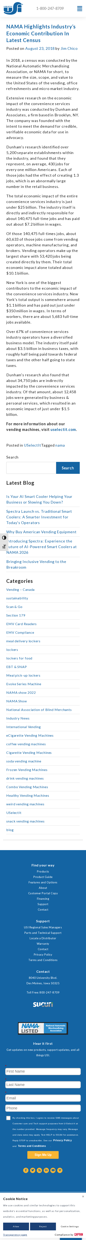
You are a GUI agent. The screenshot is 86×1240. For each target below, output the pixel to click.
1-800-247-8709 (50, 8)
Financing (43, 898)
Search (12, 457)
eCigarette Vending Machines (30, 735)
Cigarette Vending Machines (29, 752)
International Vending (23, 727)
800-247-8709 (49, 992)
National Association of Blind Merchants (39, 710)
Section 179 (15, 615)
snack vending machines (25, 821)
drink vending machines (25, 778)
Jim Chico (69, 48)
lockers (12, 649)
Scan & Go (14, 607)
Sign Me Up (43, 1154)
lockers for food (19, 658)
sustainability (17, 598)
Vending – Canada (20, 589)
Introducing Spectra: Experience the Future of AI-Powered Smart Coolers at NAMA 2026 (41, 547)
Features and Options (43, 882)
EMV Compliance (20, 632)
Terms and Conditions (42, 960)
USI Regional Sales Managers (43, 927)
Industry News (18, 718)
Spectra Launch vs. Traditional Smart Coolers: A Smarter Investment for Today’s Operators (39, 517)
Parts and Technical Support (43, 932)
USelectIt (32, 445)
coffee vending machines (26, 744)
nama (60, 445)
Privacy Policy (43, 954)
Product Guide (43, 877)
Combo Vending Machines (27, 787)
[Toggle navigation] (79, 8)
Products (43, 871)
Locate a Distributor (43, 938)
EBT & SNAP (16, 667)
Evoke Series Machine (23, 684)
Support (43, 904)
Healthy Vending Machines (27, 795)
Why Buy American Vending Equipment (41, 531)
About (43, 887)
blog (10, 830)
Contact (43, 909)
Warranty (43, 943)
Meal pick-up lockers (23, 675)
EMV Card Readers (21, 624)
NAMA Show (16, 701)
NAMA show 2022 (21, 692)
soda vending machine (23, 761)
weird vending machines (25, 804)
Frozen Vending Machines (27, 770)
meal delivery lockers (23, 641)
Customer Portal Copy (43, 893)
